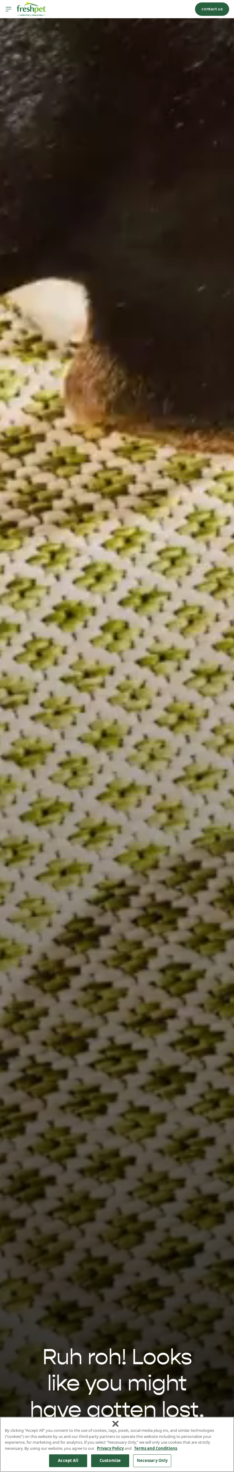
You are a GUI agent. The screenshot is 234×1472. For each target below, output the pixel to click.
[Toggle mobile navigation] (8, 9)
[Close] (115, 1424)
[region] (117, 1444)
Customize (110, 1460)
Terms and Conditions (155, 1448)
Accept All (68, 1460)
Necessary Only (152, 1460)
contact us (212, 9)
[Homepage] (31, 9)
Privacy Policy (110, 1448)
